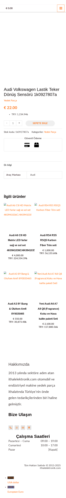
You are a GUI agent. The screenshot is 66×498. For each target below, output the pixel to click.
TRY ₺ (13, 480)
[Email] (23, 427)
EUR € (15, 489)
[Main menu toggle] (60, 8)
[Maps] (29, 427)
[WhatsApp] (17, 427)
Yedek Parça (10, 100)
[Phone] (10, 427)
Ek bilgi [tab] (8, 165)
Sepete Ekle (40, 123)
